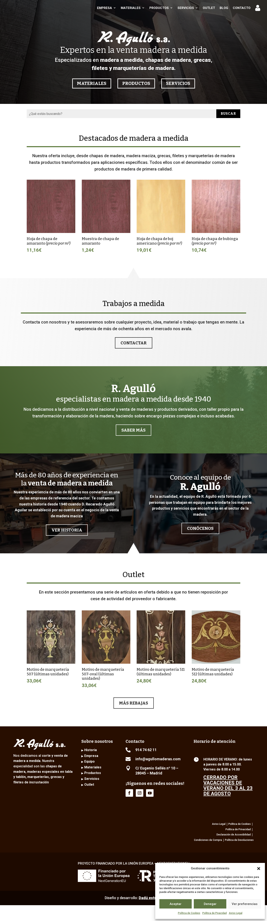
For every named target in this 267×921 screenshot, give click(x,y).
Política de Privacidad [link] (238, 829)
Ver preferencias (244, 904)
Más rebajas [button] (133, 703)
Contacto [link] (242, 8)
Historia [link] (90, 750)
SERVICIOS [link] (178, 83)
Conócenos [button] (200, 528)
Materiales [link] (131, 8)
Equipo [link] (89, 761)
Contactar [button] (134, 342)
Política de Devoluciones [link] (239, 840)
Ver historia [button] (67, 530)
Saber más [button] (133, 430)
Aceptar (175, 904)
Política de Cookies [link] (189, 913)
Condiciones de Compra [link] (208, 840)
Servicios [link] (186, 8)
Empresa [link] (104, 8)
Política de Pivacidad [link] (214, 913)
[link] (30, 7)
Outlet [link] (209, 8)
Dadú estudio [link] (150, 898)
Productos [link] (159, 8)
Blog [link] (224, 8)
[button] (259, 868)
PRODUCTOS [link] (136, 83)
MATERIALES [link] (91, 83)
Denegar (210, 904)
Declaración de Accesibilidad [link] (234, 834)
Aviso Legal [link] (235, 913)
